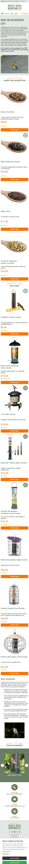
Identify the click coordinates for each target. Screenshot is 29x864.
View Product (15, 130)
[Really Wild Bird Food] (14, 10)
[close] (26, 838)
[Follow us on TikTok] (19, 832)
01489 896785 (25, 14)
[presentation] (2, 765)
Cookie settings (14, 858)
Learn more (5, 853)
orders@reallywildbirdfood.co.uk (15, 806)
